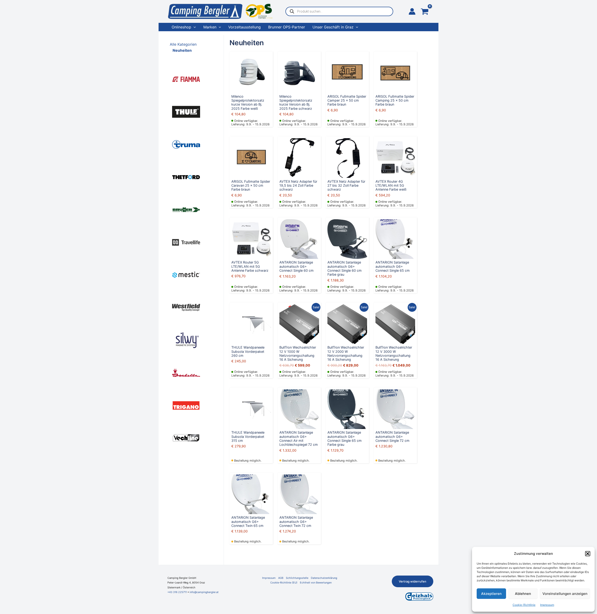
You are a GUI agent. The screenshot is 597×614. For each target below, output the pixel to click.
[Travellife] (186, 242)
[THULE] (186, 111)
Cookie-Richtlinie (524, 605)
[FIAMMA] (186, 78)
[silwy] (186, 339)
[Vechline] (186, 437)
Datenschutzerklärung (324, 578)
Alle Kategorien (183, 44)
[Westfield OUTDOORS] (186, 307)
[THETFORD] (186, 176)
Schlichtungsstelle (297, 578)
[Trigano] (186, 405)
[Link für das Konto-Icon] (412, 11)
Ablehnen (523, 593)
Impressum (547, 605)
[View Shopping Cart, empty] (424, 12)
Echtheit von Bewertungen (316, 582)
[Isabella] (186, 372)
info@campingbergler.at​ (204, 592)
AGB (280, 578)
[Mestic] (186, 274)
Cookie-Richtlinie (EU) (283, 582)
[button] (587, 553)
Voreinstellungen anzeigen (564, 593)
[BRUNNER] (186, 209)
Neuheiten (182, 50)
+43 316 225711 (177, 592)
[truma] (186, 144)
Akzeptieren (491, 593)
